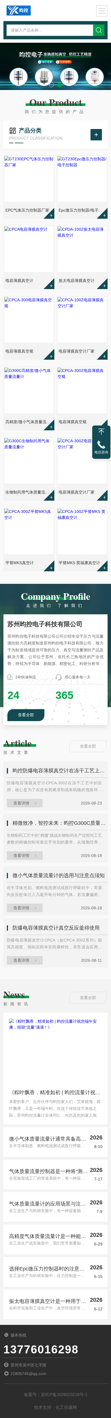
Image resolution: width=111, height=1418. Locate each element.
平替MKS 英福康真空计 (79, 562)
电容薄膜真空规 (19, 351)
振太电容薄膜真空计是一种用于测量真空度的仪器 (47, 1301)
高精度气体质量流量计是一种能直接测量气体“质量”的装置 (47, 1236)
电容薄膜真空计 (19, 280)
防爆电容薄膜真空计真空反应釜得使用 (56, 928)
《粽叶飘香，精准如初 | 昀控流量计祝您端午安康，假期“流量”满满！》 (54, 1094)
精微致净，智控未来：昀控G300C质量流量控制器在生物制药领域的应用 (60, 823)
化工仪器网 (66, 1407)
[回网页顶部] (101, 431)
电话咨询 (101, 452)
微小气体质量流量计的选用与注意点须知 (59, 875)
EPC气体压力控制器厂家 (27, 210)
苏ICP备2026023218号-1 (64, 1394)
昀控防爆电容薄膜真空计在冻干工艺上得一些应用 (60, 771)
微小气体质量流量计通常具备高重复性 (47, 1139)
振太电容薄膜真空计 (76, 280)
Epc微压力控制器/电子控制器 (82, 210)
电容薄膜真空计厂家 (76, 351)
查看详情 (21, 803)
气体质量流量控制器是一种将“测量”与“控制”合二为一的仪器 (46, 1172)
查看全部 (26, 715)
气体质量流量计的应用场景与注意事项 (47, 1204)
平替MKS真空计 (19, 562)
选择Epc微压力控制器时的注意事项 (47, 1269)
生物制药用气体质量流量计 (29, 492)
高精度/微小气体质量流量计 (29, 422)
